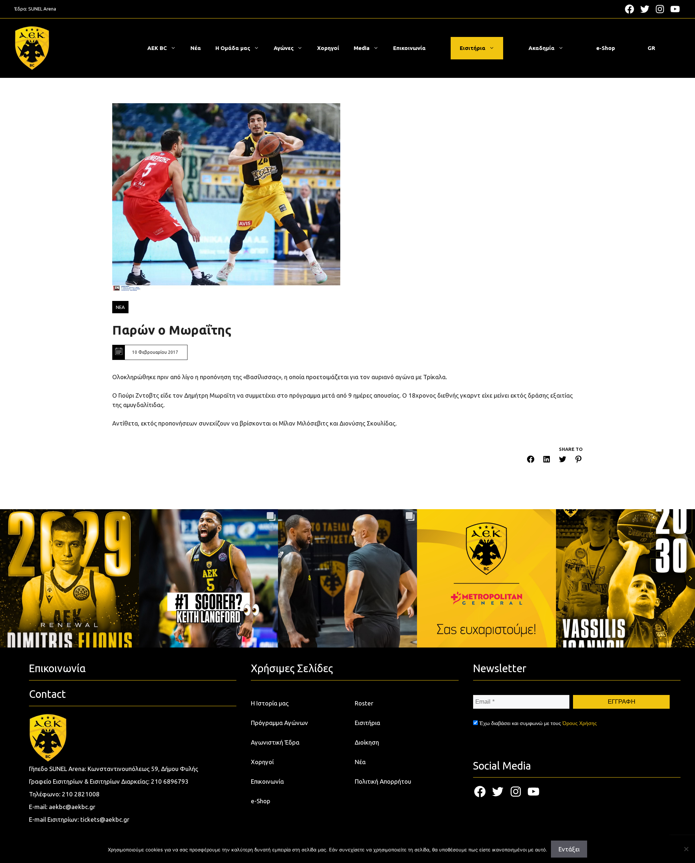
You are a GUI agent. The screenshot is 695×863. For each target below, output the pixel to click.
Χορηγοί (328, 48)
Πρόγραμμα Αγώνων (279, 722)
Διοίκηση (367, 742)
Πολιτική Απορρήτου (383, 781)
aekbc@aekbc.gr (72, 806)
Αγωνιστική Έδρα (275, 742)
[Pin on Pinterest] (578, 460)
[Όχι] (686, 848)
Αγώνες (284, 48)
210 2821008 (81, 794)
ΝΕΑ (120, 307)
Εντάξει (569, 849)
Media (362, 48)
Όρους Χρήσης (580, 723)
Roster (364, 703)
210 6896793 (170, 781)
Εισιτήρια (472, 48)
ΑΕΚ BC (157, 48)
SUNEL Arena (42, 8)
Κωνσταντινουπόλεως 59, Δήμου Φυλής (143, 768)
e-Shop (605, 48)
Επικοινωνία (409, 48)
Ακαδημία (541, 48)
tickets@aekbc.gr (104, 819)
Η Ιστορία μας (269, 703)
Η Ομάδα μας (232, 48)
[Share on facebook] (530, 460)
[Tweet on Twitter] (562, 460)
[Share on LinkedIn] (546, 460)
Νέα (195, 48)
